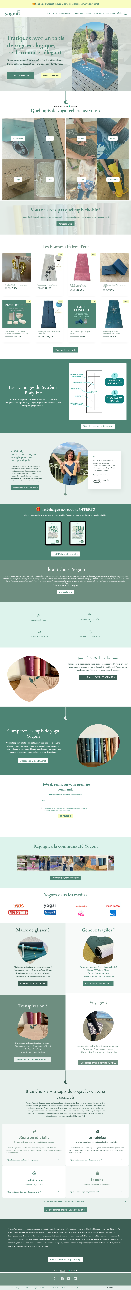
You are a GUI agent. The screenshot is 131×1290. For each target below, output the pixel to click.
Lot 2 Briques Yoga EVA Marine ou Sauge (114, 286)
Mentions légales (32, 1288)
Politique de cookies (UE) (70, 1288)
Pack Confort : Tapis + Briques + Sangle (80, 332)
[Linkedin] (75, 1278)
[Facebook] (62, 1278)
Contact (10, 1288)
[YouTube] (69, 1278)
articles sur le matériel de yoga (74, 1111)
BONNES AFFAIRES (66, 13)
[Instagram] (126, 13)
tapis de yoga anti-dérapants (68, 1113)
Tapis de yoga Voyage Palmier (47, 285)
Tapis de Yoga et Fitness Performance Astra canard (111, 332)
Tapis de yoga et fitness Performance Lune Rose (78, 286)
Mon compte (110, 13)
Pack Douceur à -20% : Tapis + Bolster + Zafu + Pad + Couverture (16, 332)
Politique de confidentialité (49, 1288)
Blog (17, 1288)
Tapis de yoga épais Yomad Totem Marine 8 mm (48, 332)
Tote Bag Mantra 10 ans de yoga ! (16, 285)
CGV (22, 1288)
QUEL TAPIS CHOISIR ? (83, 13)
